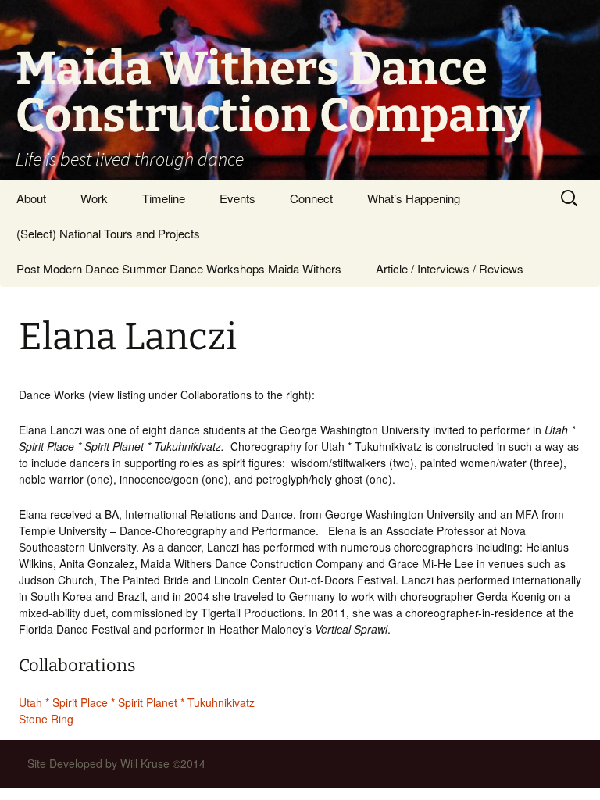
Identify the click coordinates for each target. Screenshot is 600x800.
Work (94, 198)
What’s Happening (413, 198)
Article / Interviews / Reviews (449, 268)
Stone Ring (46, 719)
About (31, 198)
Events (237, 198)
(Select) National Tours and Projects (108, 233)
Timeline (163, 198)
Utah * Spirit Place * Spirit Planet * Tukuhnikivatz (137, 702)
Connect (311, 198)
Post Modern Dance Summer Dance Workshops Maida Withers (178, 268)
